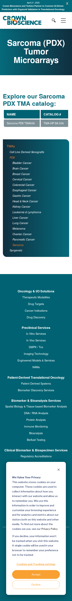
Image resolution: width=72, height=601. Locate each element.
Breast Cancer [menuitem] (21, 177)
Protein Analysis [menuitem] (36, 423)
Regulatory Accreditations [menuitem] (36, 459)
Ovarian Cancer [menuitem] (22, 237)
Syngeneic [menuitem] (16, 254)
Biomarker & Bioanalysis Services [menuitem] (36, 404)
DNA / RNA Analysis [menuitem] (36, 416)
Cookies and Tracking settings (36, 564)
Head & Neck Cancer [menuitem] (25, 205)
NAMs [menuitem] (36, 370)
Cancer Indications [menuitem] (36, 314)
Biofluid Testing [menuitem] (36, 443)
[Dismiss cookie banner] (58, 470)
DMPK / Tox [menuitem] (36, 350)
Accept (36, 574)
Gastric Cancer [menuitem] (21, 199)
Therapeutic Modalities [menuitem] (36, 301)
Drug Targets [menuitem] (36, 307)
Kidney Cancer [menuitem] (21, 210)
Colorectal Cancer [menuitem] (23, 188)
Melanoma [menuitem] (18, 232)
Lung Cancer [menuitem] (20, 226)
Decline (36, 584)
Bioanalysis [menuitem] (36, 436)
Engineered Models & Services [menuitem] (36, 364)
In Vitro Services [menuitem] (36, 337)
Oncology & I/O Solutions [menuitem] (36, 295)
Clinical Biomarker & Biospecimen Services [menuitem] (36, 454)
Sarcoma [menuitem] (17, 248)
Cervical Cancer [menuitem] (22, 183)
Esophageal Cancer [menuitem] (24, 193)
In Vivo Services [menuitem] (36, 344)
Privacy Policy (49, 528)
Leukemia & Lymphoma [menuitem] (26, 215)
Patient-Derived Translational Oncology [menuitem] (36, 381)
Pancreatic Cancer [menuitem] (23, 243)
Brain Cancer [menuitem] (20, 172)
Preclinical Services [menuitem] (36, 331)
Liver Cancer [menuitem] (20, 221)
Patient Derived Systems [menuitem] (36, 387)
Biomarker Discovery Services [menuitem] (36, 393)
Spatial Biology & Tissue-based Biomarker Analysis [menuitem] (36, 410)
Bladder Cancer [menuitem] (21, 166)
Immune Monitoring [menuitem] (36, 430)
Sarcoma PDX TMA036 (21, 126)
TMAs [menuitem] (11, 149)
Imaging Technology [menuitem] (36, 357)
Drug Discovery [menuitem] (36, 321)
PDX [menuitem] (12, 161)
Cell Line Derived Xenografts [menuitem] (27, 155)
